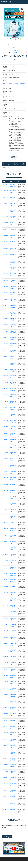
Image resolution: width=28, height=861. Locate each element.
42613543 (5, 503)
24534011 (5, 592)
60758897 (5, 764)
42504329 (5, 242)
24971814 (5, 509)
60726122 (5, 745)
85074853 (5, 273)
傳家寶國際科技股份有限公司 (13, 262)
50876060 (5, 318)
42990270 (5, 446)
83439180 (5, 631)
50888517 (5, 299)
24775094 (5, 535)
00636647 (5, 809)
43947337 (5, 465)
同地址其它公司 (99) (15, 50)
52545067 (5, 407)
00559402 (5, 777)
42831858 (5, 477)
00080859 (5, 707)
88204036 (5, 656)
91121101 (5, 650)
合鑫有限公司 (13, 611)
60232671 (5, 433)
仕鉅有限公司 (13, 522)
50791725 (5, 331)
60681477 (5, 739)
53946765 (5, 210)
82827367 (5, 280)
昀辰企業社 (12, 796)
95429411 (5, 713)
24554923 (5, 554)
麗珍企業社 (12, 809)
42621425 (5, 490)
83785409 (5, 643)
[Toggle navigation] (25, 2)
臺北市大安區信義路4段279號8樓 (17, 83)
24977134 (5, 497)
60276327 (5, 414)
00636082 (5, 803)
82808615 (5, 286)
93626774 (5, 694)
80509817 (5, 216)
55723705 (5, 363)
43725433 (5, 471)
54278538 (5, 618)
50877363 (5, 324)
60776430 (5, 733)
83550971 (5, 637)
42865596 (5, 452)
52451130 (5, 420)
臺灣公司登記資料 (6, 2)
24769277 (5, 191)
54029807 (5, 624)
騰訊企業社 (12, 197)
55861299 (5, 350)
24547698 (5, 560)
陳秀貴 (10, 167)
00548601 (5, 720)
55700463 (5, 356)
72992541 (5, 229)
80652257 (5, 184)
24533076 (5, 586)
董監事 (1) (12, 49)
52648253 (5, 401)
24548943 (5, 567)
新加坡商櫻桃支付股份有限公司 (13, 313)
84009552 (5, 261)
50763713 (5, 344)
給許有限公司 (13, 484)
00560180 (5, 790)
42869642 (5, 439)
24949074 (5, 522)
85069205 (5, 267)
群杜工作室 (12, 242)
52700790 (5, 382)
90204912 (5, 675)
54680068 (5, 599)
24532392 (5, 573)
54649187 (5, 605)
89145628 (5, 682)
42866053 (5, 458)
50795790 (5, 337)
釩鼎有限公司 (13, 586)
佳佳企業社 (12, 803)
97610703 (5, 701)
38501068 (5, 197)
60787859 (5, 752)
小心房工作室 (13, 229)
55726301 (5, 369)
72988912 (5, 235)
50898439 (5, 293)
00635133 (5, 796)
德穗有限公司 (13, 701)
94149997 (5, 688)
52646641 (5, 395)
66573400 (5, 388)
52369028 (5, 426)
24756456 (5, 548)
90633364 (5, 669)
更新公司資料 (13, 52)
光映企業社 (12, 720)
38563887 (5, 248)
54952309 (5, 312)
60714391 (5, 726)
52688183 (5, 375)
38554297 (5, 254)
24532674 (5, 579)
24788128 (5, 528)
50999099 (5, 222)
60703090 (5, 784)
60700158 (5, 758)
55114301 (5, 203)
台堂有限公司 (13, 631)
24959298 (5, 516)
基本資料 (12, 47)
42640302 (5, 484)
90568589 (5, 662)
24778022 (5, 541)
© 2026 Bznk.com (5, 859)
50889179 (5, 305)
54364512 (5, 611)
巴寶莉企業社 (13, 656)
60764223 (5, 771)
